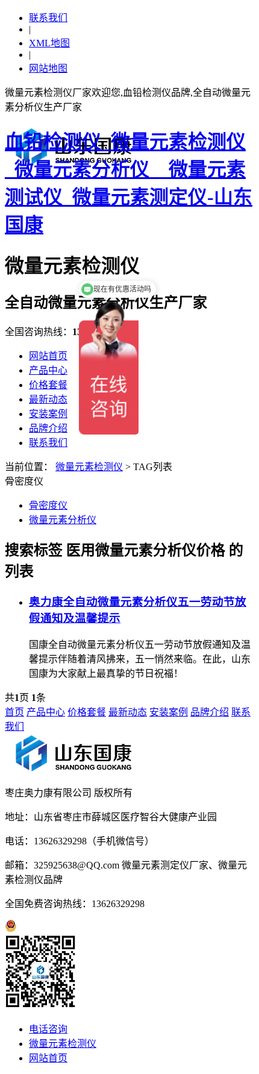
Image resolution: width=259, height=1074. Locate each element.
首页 (14, 712)
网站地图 (48, 68)
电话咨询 (48, 1029)
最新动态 (48, 399)
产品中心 (48, 370)
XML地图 (49, 43)
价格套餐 (48, 385)
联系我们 (48, 18)
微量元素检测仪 (89, 467)
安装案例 (48, 414)
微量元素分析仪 (62, 520)
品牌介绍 (48, 428)
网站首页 (48, 356)
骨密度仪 (48, 505)
